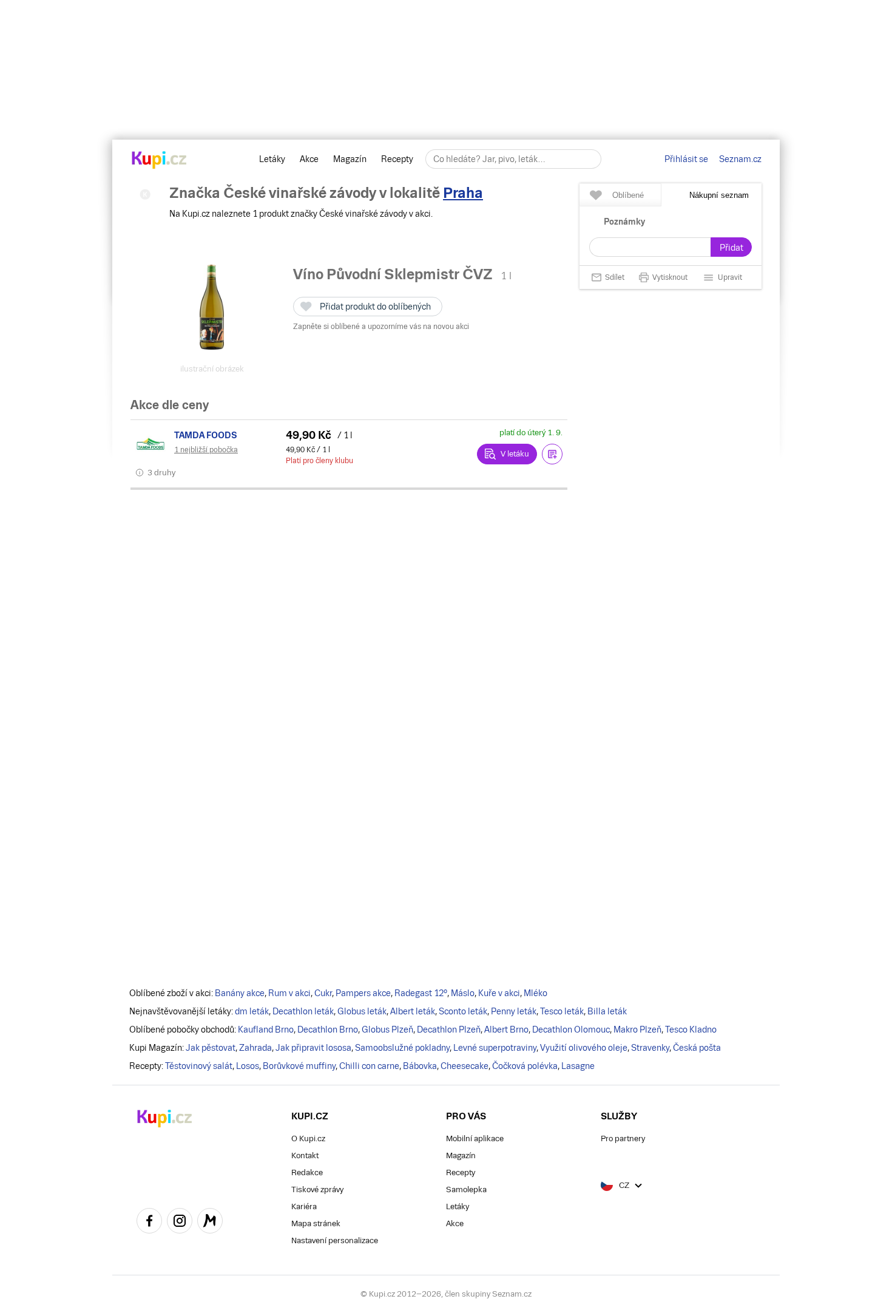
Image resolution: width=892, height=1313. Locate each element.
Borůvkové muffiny (299, 1066)
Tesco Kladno (691, 1029)
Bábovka (420, 1066)
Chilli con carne (369, 1066)
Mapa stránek (315, 1223)
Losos (247, 1066)
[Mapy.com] (210, 1222)
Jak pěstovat (210, 1048)
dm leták (252, 1011)
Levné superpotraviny (494, 1048)
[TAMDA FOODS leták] (152, 444)
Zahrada (255, 1048)
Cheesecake (464, 1066)
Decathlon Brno (327, 1029)
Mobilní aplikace (475, 1138)
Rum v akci (289, 993)
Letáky (272, 159)
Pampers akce (363, 993)
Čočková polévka (525, 1066)
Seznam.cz (740, 159)
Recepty (397, 159)
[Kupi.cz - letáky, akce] (159, 161)
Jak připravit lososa (313, 1048)
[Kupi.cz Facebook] (149, 1222)
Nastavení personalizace (334, 1240)
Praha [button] (463, 193)
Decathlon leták (303, 1011)
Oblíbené (628, 195)
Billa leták (607, 1011)
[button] (552, 454)
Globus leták (362, 1011)
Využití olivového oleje (583, 1048)
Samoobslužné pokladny (402, 1048)
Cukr (323, 993)
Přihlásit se (686, 159)
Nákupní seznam (719, 195)
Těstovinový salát (198, 1066)
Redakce (307, 1172)
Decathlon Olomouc (571, 1029)
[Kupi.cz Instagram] (179, 1222)
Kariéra (304, 1206)
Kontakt (305, 1155)
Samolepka (466, 1189)
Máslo (463, 993)
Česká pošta (697, 1048)
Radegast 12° (420, 993)
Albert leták (412, 1011)
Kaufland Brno (266, 1029)
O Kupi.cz (308, 1138)
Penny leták (513, 1011)
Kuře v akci (499, 993)
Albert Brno (506, 1029)
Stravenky (650, 1048)
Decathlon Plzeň (449, 1029)
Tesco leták (562, 1011)
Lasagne (578, 1066)
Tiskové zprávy (317, 1189)
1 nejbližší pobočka (206, 450)
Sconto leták (463, 1011)
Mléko (535, 993)
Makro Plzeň (637, 1029)
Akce (309, 159)
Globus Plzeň (387, 1029)
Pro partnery (623, 1138)
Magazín (350, 159)
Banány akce (240, 993)
